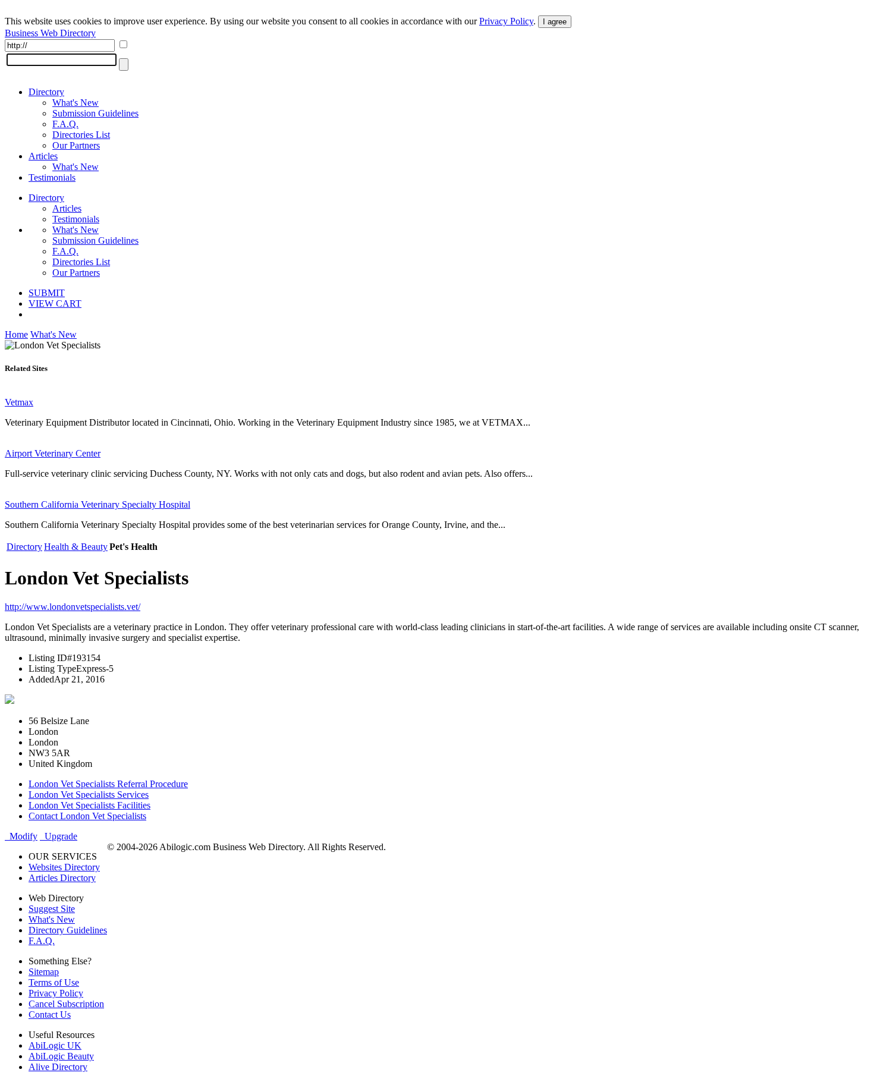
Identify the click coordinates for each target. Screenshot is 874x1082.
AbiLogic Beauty (61, 1056)
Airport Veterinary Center (52, 453)
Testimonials (52, 177)
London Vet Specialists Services (89, 795)
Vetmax (19, 402)
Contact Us (50, 1014)
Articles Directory (62, 878)
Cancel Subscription (66, 1004)
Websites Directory (64, 867)
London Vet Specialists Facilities (89, 805)
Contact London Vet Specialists (87, 816)
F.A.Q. (65, 124)
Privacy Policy (506, 21)
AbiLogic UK (55, 1045)
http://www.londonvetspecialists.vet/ (72, 607)
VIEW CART (55, 303)
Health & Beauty (76, 547)
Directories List (81, 135)
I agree (555, 21)
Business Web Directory (50, 33)
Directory (46, 92)
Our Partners (76, 145)
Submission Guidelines (95, 113)
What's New (75, 102)
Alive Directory (58, 1067)
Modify (21, 836)
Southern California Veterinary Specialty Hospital (97, 504)
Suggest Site (52, 909)
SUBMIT (47, 293)
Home (16, 334)
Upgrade (58, 836)
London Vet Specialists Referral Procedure (108, 784)
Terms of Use (54, 982)
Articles (43, 156)
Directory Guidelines (68, 930)
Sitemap (44, 972)
